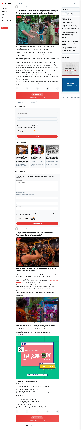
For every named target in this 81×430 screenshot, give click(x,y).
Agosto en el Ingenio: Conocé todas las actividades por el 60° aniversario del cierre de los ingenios (37, 157)
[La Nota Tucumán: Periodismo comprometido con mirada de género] (6, 4)
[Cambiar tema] (78, 4)
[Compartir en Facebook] (17, 88)
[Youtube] (71, 14)
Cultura (4, 14)
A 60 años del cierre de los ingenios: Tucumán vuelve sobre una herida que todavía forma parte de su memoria (52, 157)
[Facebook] (63, 14)
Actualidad (4, 11)
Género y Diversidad (7, 20)
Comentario (19, 180)
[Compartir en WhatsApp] (37, 88)
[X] (66, 13)
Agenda (4, 17)
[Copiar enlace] (57, 88)
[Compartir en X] (27, 88)
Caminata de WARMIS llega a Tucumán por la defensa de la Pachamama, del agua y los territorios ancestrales (69, 50)
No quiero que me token (67, 22)
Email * (18, 201)
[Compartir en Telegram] (47, 88)
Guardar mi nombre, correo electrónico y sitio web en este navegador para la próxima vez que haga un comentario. (35, 126)
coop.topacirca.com (73, 98)
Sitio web (18, 206)
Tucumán (4, 8)
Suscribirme (4, 27)
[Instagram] (68, 14)
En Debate (5, 24)
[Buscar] (74, 4)
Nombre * (18, 196)
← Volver (19, 3)
